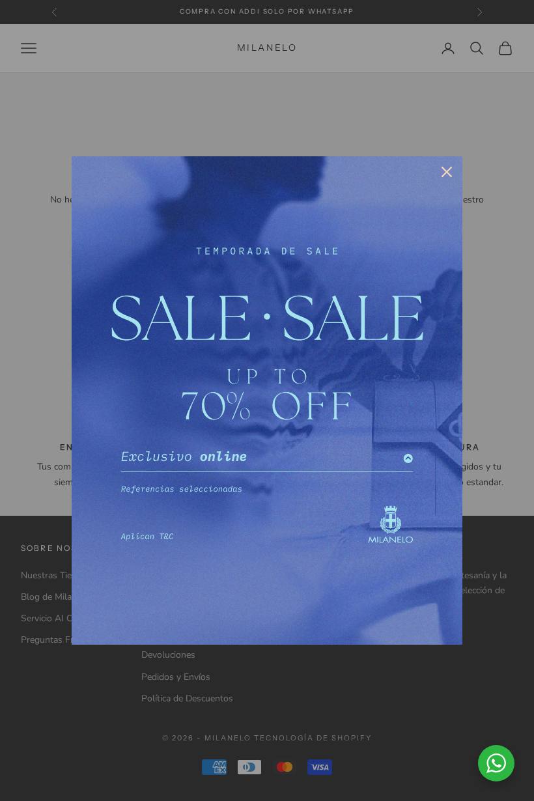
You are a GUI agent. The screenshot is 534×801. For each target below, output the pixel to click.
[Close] (446, 172)
